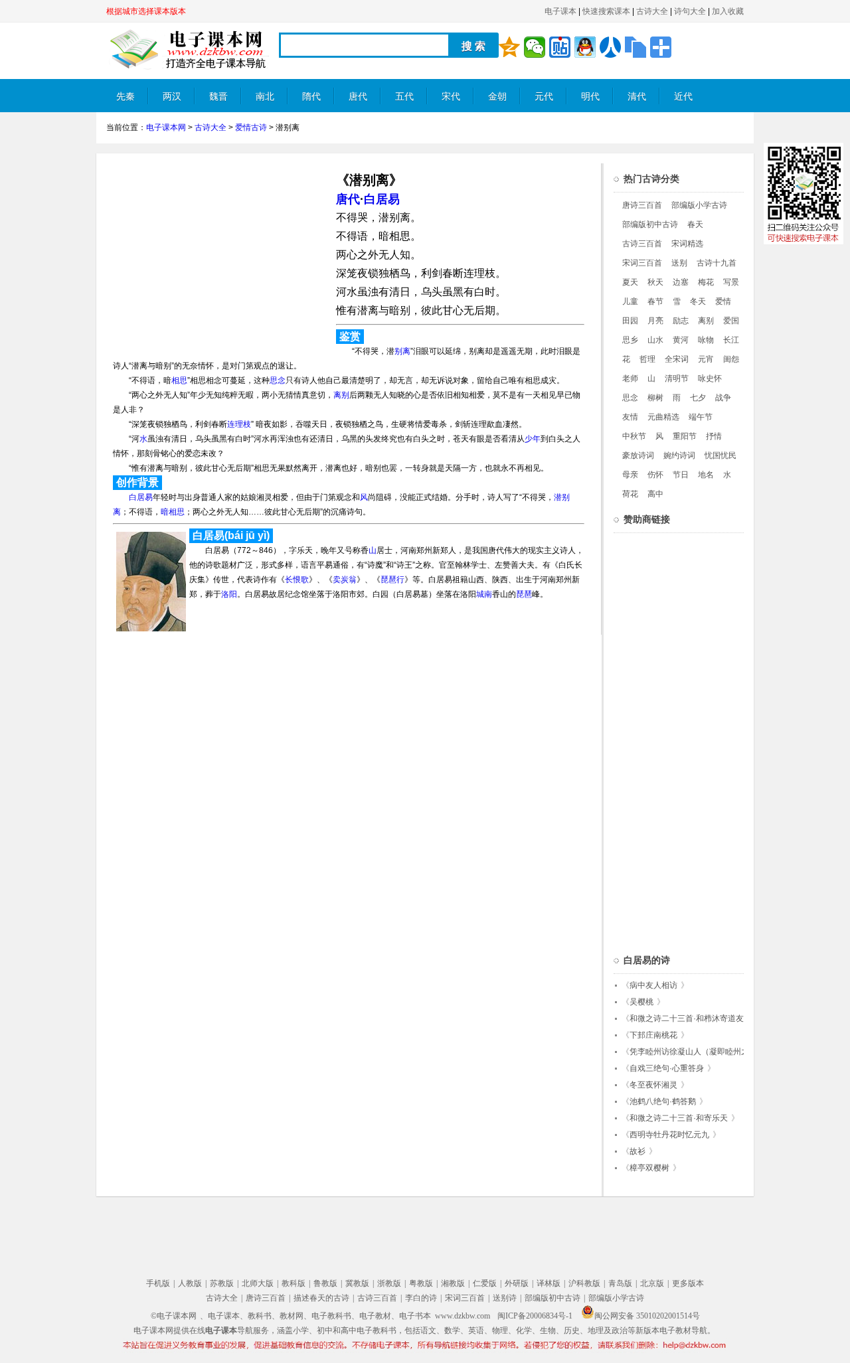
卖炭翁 (345, 579)
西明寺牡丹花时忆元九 (669, 1134)
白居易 (382, 199)
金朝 (497, 97)
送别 (679, 263)
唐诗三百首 (642, 205)
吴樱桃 (641, 1001)
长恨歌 (297, 579)
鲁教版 (325, 1283)
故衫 (637, 1151)
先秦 (125, 97)
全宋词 (677, 359)
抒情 (714, 436)
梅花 (706, 282)
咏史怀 (710, 378)
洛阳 (229, 594)
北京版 (652, 1283)
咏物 (706, 340)
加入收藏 (728, 11)
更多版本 (688, 1283)
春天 (695, 224)
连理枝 (239, 424)
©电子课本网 (174, 1316)
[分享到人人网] (610, 47)
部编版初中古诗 (650, 224)
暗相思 (173, 512)
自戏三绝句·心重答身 (667, 1068)
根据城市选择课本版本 (146, 11)
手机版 (158, 1283)
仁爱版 (485, 1283)
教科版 (293, 1283)
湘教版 (453, 1283)
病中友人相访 (653, 985)
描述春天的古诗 (321, 1298)
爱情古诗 (251, 127)
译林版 (548, 1283)
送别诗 (505, 1298)
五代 (404, 97)
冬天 (698, 301)
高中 (655, 494)
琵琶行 (392, 579)
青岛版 (620, 1283)
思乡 (630, 340)
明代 (590, 97)
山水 (655, 340)
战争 (723, 397)
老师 (630, 378)
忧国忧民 (720, 455)
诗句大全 (690, 11)
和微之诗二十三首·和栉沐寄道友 (687, 1018)
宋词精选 (687, 243)
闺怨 (731, 359)
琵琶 (524, 594)
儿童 (630, 301)
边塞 (681, 282)
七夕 (698, 397)
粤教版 (421, 1283)
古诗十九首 (716, 263)
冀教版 (357, 1283)
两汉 (172, 97)
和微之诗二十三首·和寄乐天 (679, 1118)
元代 (544, 97)
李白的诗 (421, 1298)
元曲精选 (663, 417)
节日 (681, 474)
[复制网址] (635, 47)
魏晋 (218, 97)
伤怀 (655, 474)
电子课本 (560, 11)
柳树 (655, 397)
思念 (278, 380)
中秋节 (634, 436)
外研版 (517, 1283)
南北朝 (265, 102)
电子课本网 (166, 127)
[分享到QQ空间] (509, 47)
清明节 (677, 378)
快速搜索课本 (606, 11)
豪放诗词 (638, 455)
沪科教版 (584, 1283)
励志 (681, 320)
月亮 (655, 320)
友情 (630, 417)
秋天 (655, 282)
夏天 (630, 282)
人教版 (190, 1283)
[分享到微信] (534, 47)
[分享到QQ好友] (585, 47)
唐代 (358, 97)
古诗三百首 (642, 243)
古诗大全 (652, 11)
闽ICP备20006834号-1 (534, 1316)
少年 (533, 438)
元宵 (706, 359)
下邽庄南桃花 (653, 1035)
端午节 (701, 417)
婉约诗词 (679, 455)
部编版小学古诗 (699, 205)
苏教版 (222, 1283)
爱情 (723, 301)
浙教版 (389, 1283)
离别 (341, 395)
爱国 (731, 320)
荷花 (630, 494)
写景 (731, 282)
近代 (683, 97)
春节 (655, 301)
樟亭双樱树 (649, 1167)
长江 (731, 340)
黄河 (681, 340)
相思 (179, 380)
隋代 (311, 97)
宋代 (451, 97)
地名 (706, 474)
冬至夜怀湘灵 (653, 1084)
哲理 (647, 359)
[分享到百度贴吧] (559, 47)
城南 (484, 594)
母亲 (630, 474)
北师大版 (258, 1283)
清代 (637, 97)
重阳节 (685, 436)
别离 (402, 351)
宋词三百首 (642, 263)
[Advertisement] (217, 256)
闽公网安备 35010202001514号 (647, 1316)
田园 (630, 320)
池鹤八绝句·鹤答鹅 (663, 1101)
